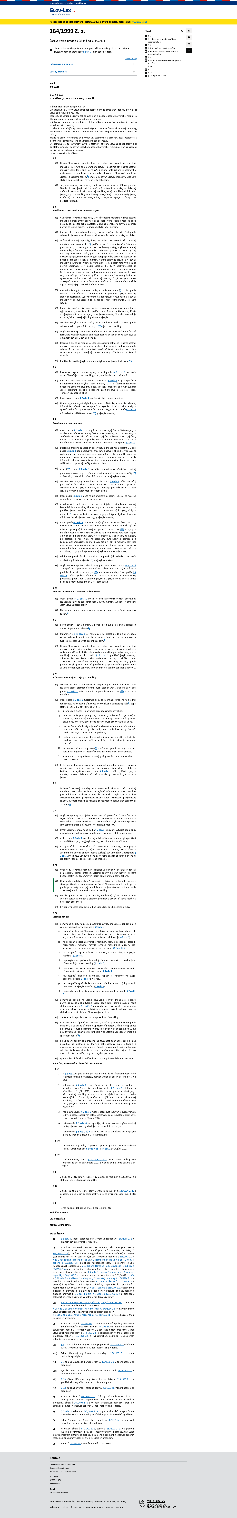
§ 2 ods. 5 (86, 1111)
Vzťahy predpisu (58, 71)
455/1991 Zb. (82, 1335)
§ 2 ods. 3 (124, 937)
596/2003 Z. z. (88, 1396)
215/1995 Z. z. (124, 1379)
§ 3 (62, 1344)
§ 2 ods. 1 (119, 372)
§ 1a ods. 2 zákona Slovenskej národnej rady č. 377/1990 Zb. (84, 1308)
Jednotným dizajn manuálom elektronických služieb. (97, 1507)
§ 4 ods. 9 (99, 986)
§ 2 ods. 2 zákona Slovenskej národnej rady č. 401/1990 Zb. (82, 1314)
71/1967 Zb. (86, 1323)
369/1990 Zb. (108, 1361)
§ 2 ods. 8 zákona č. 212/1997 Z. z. (114, 1281)
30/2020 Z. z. (125, 1370)
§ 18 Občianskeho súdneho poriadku (71, 1259)
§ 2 (62, 1361)
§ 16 (132, 1275)
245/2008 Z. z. (81, 1402)
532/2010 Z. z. (88, 1428)
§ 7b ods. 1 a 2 (97, 1159)
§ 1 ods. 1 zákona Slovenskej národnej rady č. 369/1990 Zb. (91, 1302)
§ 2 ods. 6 (77, 955)
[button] (182, 31)
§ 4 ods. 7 (85, 978)
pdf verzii (87, 51)
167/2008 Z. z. (91, 1411)
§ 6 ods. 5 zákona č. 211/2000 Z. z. (104, 1287)
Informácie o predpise (61, 63)
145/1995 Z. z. (114, 1419)
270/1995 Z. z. (125, 1238)
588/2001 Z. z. (126, 1256)
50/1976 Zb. (104, 1326)
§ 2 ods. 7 (99, 963)
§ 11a (63, 1387)
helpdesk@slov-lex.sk (59, 1492)
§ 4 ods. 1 (107, 971)
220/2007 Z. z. (114, 1428)
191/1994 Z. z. (126, 1190)
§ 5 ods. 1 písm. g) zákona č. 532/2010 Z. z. (97, 1293)
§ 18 (63, 1379)
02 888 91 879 (55, 1480)
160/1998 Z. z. (60, 1253)
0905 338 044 (55, 1483)
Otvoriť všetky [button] (131, 58)
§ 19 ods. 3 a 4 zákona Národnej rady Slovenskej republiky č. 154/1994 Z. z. (93, 1278)
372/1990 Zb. (89, 1332)
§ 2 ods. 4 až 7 (92, 1148)
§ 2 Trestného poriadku (103, 1259)
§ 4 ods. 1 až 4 (83, 1131)
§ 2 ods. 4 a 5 (119, 947)
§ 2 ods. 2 (130, 442)
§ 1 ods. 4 (66, 1238)
